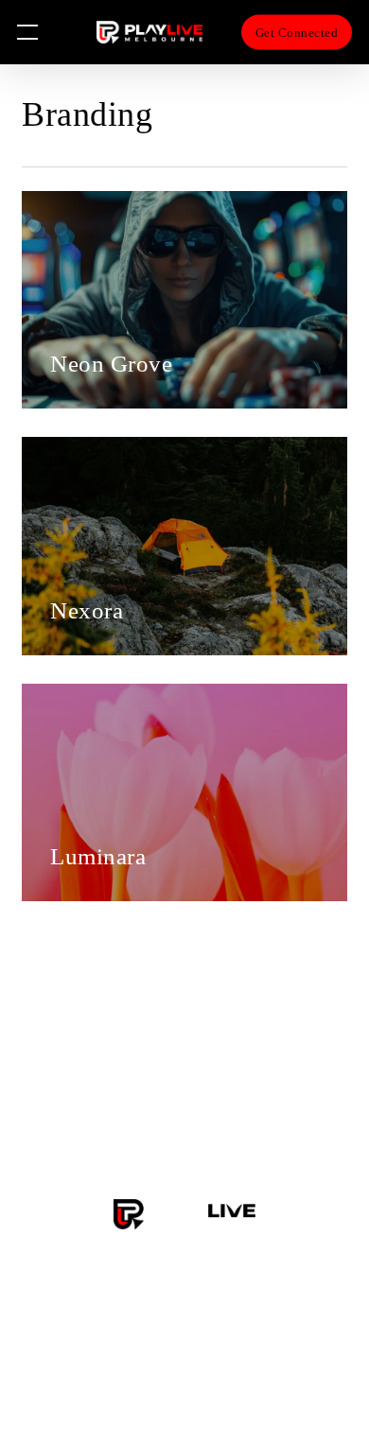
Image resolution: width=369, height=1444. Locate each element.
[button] (27, 33)
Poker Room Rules (184, 1122)
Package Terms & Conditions (184, 1092)
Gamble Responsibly (184, 1152)
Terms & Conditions (184, 1031)
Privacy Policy (185, 1061)
